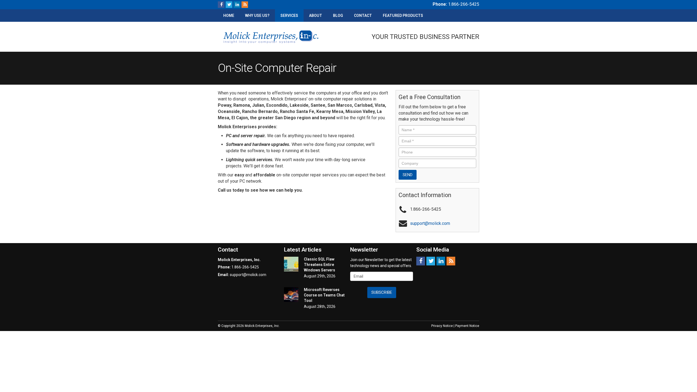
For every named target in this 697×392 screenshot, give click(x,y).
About (315, 15)
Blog (338, 15)
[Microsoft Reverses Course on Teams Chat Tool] (291, 294)
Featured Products (403, 15)
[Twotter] (229, 4)
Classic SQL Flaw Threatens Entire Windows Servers (319, 264)
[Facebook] (221, 4)
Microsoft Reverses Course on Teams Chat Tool (324, 295)
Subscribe (381, 292)
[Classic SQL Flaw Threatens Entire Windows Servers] (291, 264)
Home (228, 15)
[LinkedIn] (237, 4)
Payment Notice (467, 326)
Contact (363, 15)
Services (289, 15)
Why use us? (257, 15)
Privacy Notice (442, 326)
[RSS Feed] (244, 4)
